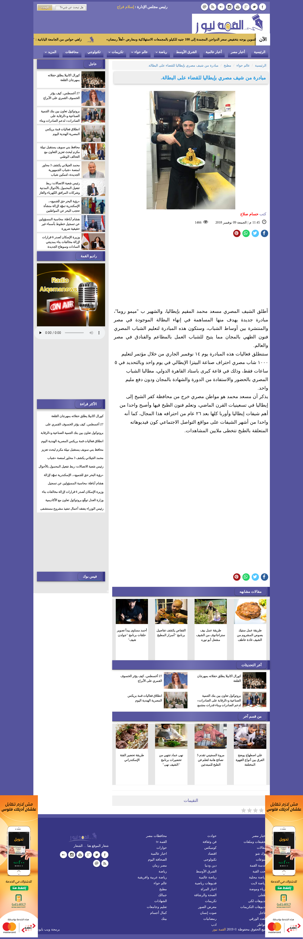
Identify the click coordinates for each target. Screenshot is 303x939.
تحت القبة (259, 871)
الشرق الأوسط (186, 52)
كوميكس (210, 847)
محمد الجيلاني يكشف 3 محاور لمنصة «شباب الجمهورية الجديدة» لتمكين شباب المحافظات (61, 172)
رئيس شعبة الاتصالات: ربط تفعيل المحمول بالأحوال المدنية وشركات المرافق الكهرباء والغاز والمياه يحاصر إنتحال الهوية (59, 190)
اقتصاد (212, 853)
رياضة (163, 52)
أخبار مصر (238, 52)
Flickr (221, 6)
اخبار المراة (209, 889)
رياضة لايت (258, 883)
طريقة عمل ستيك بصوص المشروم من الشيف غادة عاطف (250, 635)
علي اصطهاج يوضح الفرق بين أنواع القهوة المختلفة (250, 759)
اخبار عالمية (159, 853)
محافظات (72, 52)
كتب (253, 214)
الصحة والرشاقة (205, 895)
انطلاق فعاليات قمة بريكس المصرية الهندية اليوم (145, 698)
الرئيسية (259, 52)
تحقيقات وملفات (255, 842)
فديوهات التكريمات (253, 907)
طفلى (262, 895)
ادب (214, 924)
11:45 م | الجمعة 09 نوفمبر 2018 (237, 222)
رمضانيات (210, 919)
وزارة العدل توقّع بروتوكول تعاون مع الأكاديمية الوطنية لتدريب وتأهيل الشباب (74, 503)
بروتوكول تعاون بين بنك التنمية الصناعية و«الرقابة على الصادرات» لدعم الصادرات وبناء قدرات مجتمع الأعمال (219, 703)
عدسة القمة (258, 865)
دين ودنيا (211, 865)
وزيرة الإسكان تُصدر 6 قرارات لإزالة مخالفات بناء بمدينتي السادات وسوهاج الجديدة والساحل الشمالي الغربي (61, 244)
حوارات (161, 847)
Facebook (262, 6)
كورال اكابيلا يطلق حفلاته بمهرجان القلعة (219, 678)
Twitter (254, 6)
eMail (204, 6)
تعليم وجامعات (157, 907)
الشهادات (160, 901)
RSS (212, 6)
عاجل (262, 913)
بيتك (164, 919)
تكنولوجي (94, 52)
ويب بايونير (42, 929)
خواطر (261, 924)
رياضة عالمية (208, 877)
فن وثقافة (210, 842)
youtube (237, 6)
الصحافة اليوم (157, 859)
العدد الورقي (257, 919)
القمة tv (161, 842)
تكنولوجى (210, 859)
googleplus (246, 6)
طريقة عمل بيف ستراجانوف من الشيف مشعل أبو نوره (210, 635)
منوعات (261, 859)
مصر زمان (159, 865)
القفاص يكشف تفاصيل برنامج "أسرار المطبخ (171, 633)
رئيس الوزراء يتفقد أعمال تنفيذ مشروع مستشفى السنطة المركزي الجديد (71, 511)
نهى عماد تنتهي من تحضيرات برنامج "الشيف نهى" (171, 759)
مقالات (261, 847)
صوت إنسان (208, 913)
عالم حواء (141, 52)
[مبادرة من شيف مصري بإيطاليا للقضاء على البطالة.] (246, 233)
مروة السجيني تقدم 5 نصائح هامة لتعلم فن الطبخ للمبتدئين (210, 759)
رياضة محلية (257, 877)
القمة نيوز (219, 929)
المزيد (52, 52)
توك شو (260, 853)
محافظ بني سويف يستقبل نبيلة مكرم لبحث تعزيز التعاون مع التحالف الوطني (60, 151)
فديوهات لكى (257, 901)
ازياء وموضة (257, 889)
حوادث (212, 836)
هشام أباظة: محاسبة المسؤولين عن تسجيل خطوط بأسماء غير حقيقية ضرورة (59, 223)
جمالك (162, 895)
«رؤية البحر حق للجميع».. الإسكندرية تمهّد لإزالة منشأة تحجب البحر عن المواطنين (62, 205)
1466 (198, 222)
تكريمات (117, 52)
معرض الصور (207, 907)
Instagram (229, 6)
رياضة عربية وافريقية (152, 877)
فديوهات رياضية (206, 883)
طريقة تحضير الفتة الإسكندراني (132, 757)
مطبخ (163, 889)
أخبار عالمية (214, 52)
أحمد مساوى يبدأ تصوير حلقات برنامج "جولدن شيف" (132, 635)
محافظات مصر (156, 836)
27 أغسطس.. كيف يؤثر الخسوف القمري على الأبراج (141, 678)
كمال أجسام (158, 913)
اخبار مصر (259, 836)
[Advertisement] (191, 274)
